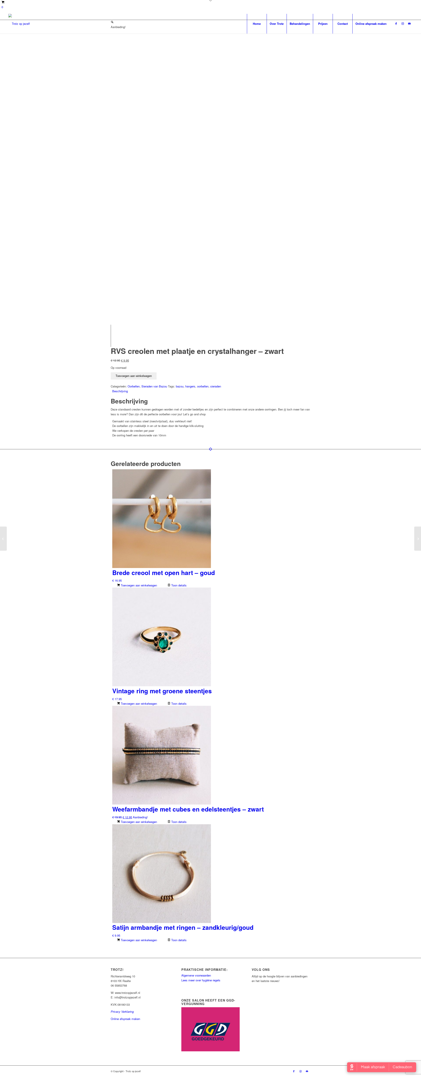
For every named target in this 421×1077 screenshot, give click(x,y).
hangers (190, 386)
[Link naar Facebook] (396, 23)
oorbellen (203, 386)
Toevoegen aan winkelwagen (134, 376)
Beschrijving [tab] (120, 391)
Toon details (178, 585)
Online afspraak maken (125, 1019)
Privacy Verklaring (122, 1011)
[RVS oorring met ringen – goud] (3, 539)
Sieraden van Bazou (154, 386)
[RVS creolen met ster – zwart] (417, 539)
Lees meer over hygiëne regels (201, 980)
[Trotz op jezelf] (19, 24)
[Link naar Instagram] (403, 23)
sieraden (215, 386)
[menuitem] (257, 24)
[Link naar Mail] (409, 23)
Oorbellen (134, 386)
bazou (180, 386)
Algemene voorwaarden (196, 975)
